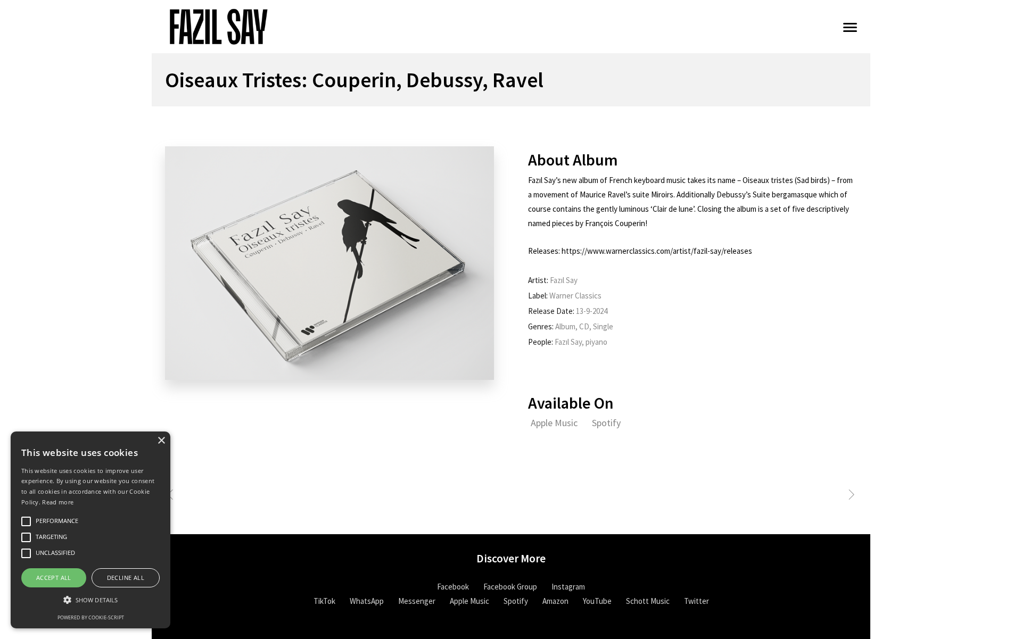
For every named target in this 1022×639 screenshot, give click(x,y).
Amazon (555, 601)
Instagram (568, 587)
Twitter (696, 601)
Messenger (416, 601)
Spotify (606, 423)
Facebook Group (510, 587)
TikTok (324, 601)
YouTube (597, 601)
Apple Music (555, 423)
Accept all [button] (53, 578)
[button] (90, 600)
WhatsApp (367, 601)
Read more (57, 502)
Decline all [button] (125, 578)
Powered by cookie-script (90, 617)
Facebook (453, 587)
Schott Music (648, 601)
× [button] (161, 441)
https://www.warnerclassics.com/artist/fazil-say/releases (657, 251)
